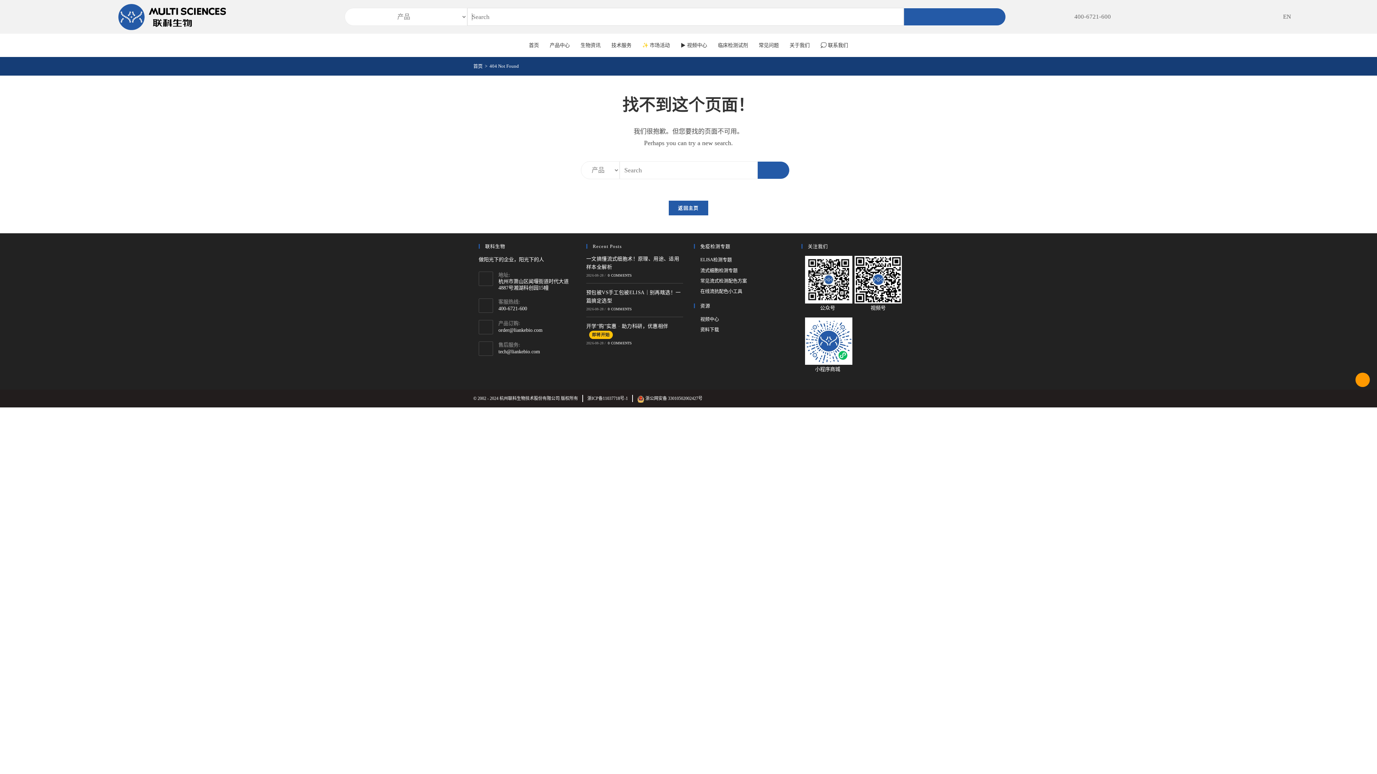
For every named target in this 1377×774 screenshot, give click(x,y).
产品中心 (560, 45)
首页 (534, 45)
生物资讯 (591, 45)
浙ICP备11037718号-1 (607, 398)
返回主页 (688, 208)
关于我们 (800, 45)
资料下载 (709, 329)
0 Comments (620, 275)
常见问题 (769, 45)
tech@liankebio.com (519, 351)
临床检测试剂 (733, 45)
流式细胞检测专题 (719, 270)
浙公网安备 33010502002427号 (673, 398)
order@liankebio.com (520, 330)
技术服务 (621, 45)
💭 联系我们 (834, 45)
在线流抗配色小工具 (721, 291)
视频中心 (709, 319)
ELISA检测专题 (716, 259)
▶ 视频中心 (694, 45)
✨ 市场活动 (656, 45)
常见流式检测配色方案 (723, 280)
